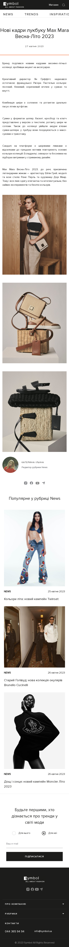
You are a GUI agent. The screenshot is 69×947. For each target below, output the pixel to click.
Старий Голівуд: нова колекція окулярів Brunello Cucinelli (33, 682)
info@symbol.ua (43, 931)
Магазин (53, 4)
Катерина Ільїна (33, 462)
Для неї (52, 833)
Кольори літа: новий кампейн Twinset (31, 599)
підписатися (34, 856)
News (8, 14)
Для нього (24, 833)
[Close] (64, 5)
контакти (12, 923)
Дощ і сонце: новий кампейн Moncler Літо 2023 (34, 784)
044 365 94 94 (14, 931)
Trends (32, 14)
